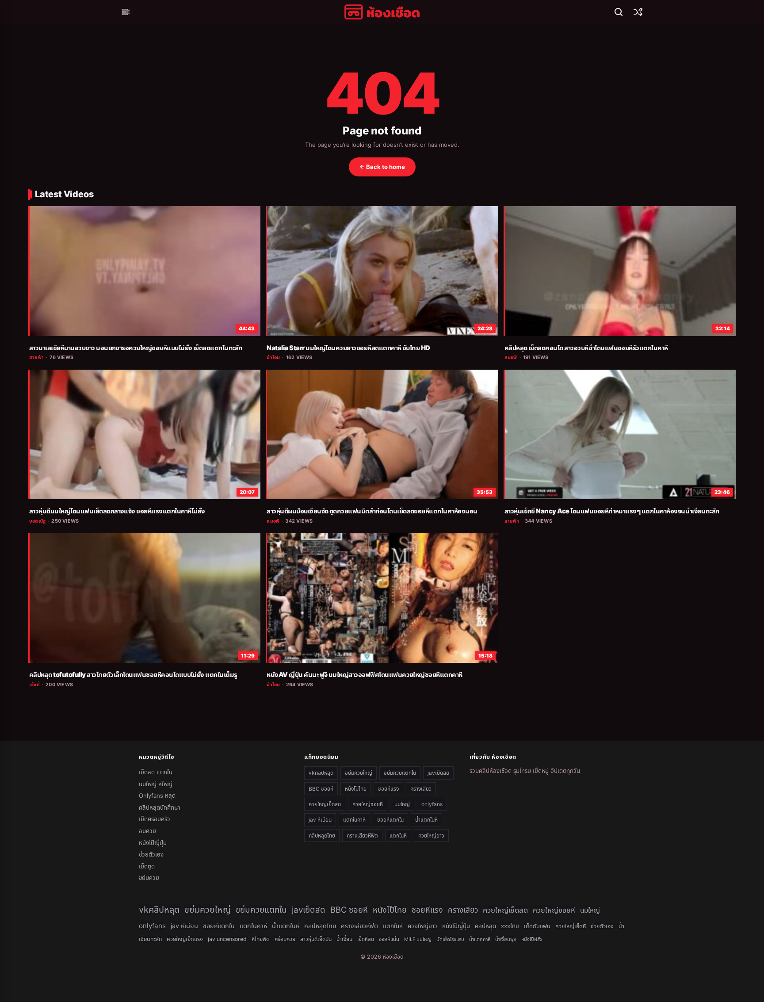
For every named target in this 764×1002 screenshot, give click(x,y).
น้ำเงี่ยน (344, 939)
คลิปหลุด (485, 925)
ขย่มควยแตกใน (400, 772)
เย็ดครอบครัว (154, 818)
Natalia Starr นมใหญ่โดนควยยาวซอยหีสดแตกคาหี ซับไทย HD (348, 348)
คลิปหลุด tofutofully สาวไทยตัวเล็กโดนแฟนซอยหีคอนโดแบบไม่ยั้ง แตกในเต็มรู (133, 675)
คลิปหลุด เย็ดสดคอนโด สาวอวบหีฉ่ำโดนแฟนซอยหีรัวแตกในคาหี (586, 348)
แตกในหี (398, 835)
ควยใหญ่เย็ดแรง (185, 939)
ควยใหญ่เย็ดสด (325, 804)
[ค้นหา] (618, 12)
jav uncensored (227, 939)
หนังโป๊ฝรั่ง (531, 939)
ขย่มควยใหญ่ (358, 772)
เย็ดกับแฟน (537, 926)
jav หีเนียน (320, 819)
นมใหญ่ (402, 804)
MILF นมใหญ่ (418, 939)
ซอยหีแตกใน (390, 819)
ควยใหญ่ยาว (431, 835)
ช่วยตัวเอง (151, 854)
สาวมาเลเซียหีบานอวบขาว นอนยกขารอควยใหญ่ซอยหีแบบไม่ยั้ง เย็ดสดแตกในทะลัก (135, 348)
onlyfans (432, 804)
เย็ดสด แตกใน (155, 772)
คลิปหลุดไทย (322, 835)
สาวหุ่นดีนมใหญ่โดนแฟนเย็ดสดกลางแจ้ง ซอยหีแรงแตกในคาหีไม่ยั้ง (117, 511)
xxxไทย (510, 925)
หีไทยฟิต (261, 939)
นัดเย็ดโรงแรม (450, 939)
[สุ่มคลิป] (638, 12)
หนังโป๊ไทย (356, 788)
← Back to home (382, 166)
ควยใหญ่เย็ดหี (570, 926)
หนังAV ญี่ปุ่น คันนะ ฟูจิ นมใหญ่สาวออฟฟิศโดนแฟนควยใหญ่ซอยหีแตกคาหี (364, 675)
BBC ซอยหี (321, 788)
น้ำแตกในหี (426, 819)
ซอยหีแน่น (389, 939)
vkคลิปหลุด (321, 772)
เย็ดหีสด (365, 939)
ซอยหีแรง (388, 788)
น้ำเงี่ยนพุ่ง (505, 939)
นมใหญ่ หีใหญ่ (155, 784)
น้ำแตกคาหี (479, 939)
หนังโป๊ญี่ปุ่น (153, 842)
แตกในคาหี (354, 819)
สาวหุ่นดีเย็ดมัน (316, 939)
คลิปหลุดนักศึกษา (159, 807)
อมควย (147, 830)
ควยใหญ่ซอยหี (367, 804)
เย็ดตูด (147, 866)
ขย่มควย (149, 877)
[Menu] (126, 12)
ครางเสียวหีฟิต (362, 835)
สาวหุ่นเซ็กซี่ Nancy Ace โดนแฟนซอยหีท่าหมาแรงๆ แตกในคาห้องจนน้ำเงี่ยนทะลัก (611, 511)
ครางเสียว (421, 788)
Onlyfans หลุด (157, 795)
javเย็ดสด (438, 772)
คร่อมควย (285, 939)
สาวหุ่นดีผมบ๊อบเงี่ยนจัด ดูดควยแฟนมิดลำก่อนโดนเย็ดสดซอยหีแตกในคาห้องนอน (372, 511)
